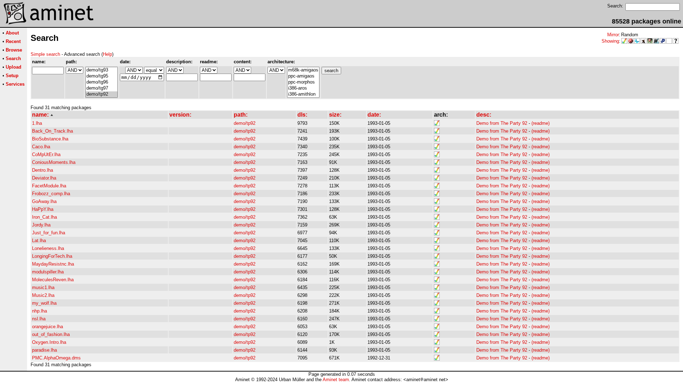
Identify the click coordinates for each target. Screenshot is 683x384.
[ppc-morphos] (303, 82)
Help (107, 54)
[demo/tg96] (101, 82)
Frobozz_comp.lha (51, 193)
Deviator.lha (44, 178)
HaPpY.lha (42, 209)
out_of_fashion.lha (51, 334)
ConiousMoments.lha (53, 162)
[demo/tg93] (101, 70)
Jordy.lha (41, 225)
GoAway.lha (44, 201)
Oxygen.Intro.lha (49, 342)
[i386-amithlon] (303, 94)
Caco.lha (41, 146)
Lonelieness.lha (48, 248)
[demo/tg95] (101, 76)
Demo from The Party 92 (501, 123)
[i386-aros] (303, 88)
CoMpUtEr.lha (46, 154)
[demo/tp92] (101, 94)
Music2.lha (43, 295)
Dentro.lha (42, 170)
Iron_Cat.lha (44, 217)
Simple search (45, 54)
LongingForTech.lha (52, 256)
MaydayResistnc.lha (53, 264)
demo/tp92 (244, 123)
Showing (610, 41)
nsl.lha (39, 318)
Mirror (613, 34)
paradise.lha (44, 350)
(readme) (540, 123)
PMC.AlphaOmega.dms (56, 358)
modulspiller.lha (48, 271)
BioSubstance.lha (50, 139)
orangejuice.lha (47, 326)
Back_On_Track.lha (52, 131)
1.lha (37, 123)
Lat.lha (39, 240)
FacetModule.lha (49, 185)
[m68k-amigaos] (303, 70)
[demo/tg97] (101, 88)
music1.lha (43, 287)
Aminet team (336, 379)
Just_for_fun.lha (48, 232)
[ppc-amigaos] (303, 76)
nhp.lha (39, 311)
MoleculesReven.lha (53, 279)
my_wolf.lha (44, 303)
